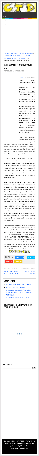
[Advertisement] (21, 36)
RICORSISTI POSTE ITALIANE (15, 287)
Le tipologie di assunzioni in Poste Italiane (18, 290)
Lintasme (18, 262)
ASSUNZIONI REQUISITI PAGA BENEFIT (19, 298)
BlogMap (14, 448)
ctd (22, 78)
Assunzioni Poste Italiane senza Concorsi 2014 (20, 284)
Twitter (31, 257)
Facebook (20, 257)
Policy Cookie (23, 448)
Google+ (9, 262)
